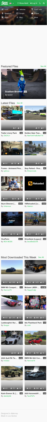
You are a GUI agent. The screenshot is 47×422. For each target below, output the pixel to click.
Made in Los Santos (9, 416)
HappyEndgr (31, 290)
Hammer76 (8, 290)
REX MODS (8, 241)
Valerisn (30, 206)
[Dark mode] (40, 3)
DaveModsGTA (32, 241)
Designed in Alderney (9, 413)
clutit (29, 325)
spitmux (6, 171)
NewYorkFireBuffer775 (35, 135)
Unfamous (7, 206)
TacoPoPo (31, 396)
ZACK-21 (7, 135)
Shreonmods (31, 171)
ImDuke (6, 360)
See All (43, 66)
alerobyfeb (7, 396)
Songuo (6, 325)
